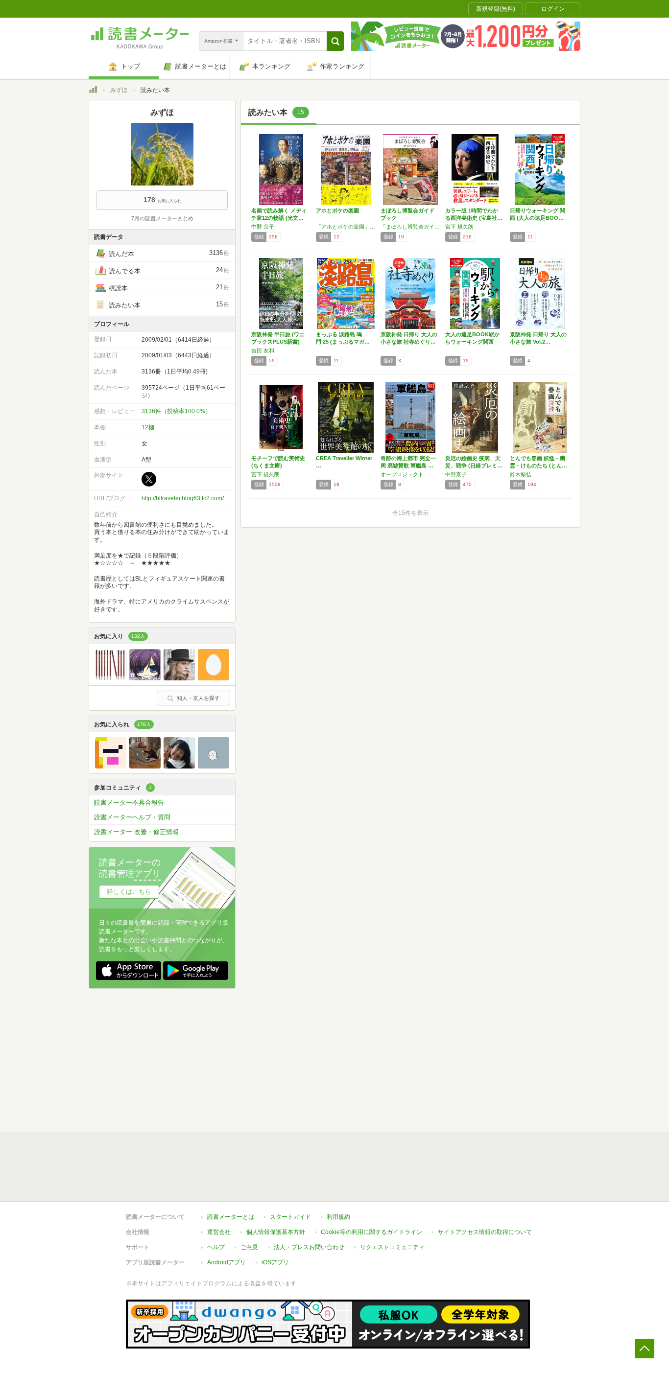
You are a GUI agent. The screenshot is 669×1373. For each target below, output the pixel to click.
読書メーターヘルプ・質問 (132, 817)
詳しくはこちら (129, 891)
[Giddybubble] (145, 766)
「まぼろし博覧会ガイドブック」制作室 (410, 227)
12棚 (148, 427)
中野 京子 (262, 227)
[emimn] (213, 678)
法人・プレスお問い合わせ (309, 1247)
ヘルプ (216, 1247)
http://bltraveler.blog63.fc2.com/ (183, 498)
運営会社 (219, 1232)
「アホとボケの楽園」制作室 (346, 227)
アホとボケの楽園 (337, 210)
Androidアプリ (226, 1262)
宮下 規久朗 (459, 227)
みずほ (119, 90)
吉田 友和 (262, 350)
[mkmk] (110, 766)
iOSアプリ (275, 1262)
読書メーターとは (230, 1217)
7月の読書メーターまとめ (162, 218)
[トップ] (93, 91)
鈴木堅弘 (520, 474)
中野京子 (456, 474)
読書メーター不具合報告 (129, 802)
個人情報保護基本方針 (275, 1232)
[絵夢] (145, 678)
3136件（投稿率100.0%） (176, 411)
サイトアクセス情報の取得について (485, 1232)
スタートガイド (290, 1217)
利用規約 (338, 1217)
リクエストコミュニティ (392, 1247)
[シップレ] (213, 766)
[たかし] (179, 766)
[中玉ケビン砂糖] (110, 678)
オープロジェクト (402, 474)
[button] (335, 41)
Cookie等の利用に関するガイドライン (371, 1232)
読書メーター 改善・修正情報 (136, 832)
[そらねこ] (179, 678)
